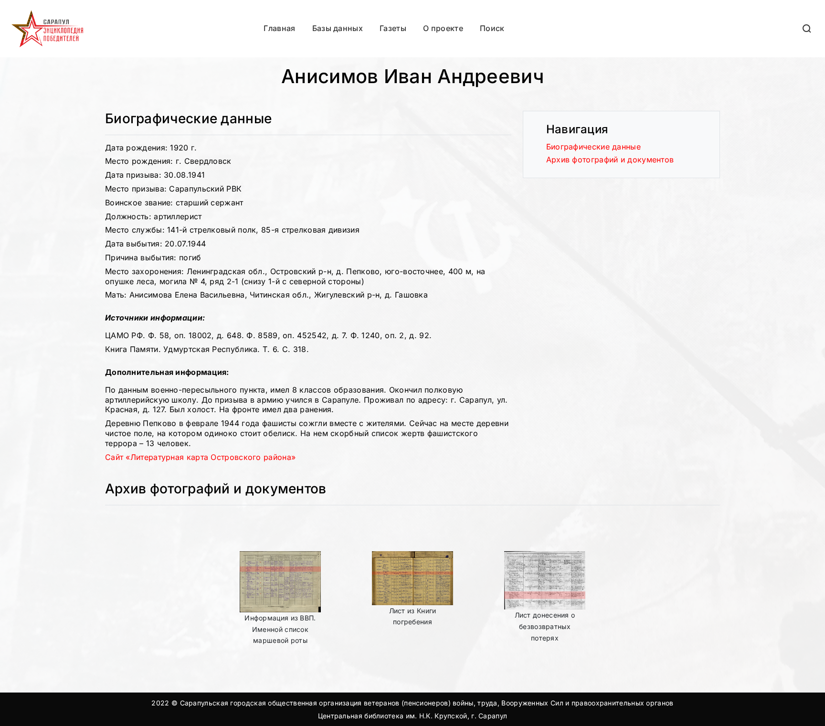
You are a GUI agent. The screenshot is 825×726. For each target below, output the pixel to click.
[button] (807, 28)
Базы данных (337, 28)
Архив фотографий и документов (610, 159)
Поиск (492, 28)
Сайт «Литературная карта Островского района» (200, 457)
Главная (279, 28)
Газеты (393, 28)
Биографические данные (593, 146)
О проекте (443, 28)
